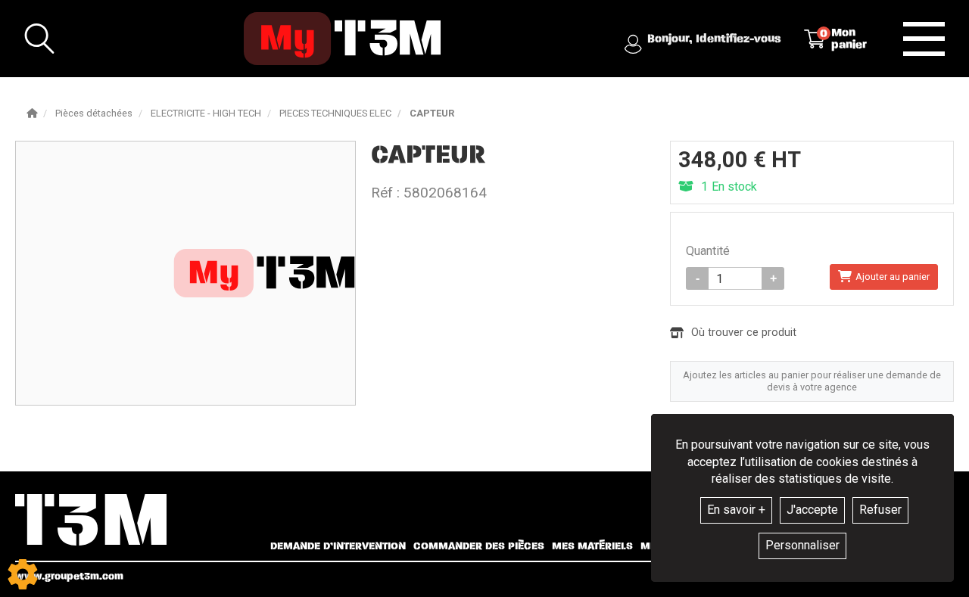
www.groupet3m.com (69, 576)
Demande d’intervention (338, 546)
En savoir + (736, 509)
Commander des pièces (478, 546)
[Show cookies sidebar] (23, 574)
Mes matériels (592, 546)
